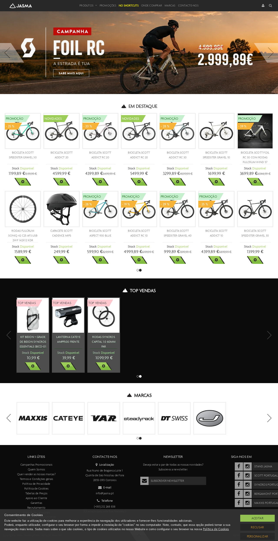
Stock (15, 168)
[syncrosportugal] (239, 485)
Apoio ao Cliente (36, 498)
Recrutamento (36, 508)
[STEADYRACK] (139, 418)
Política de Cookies (36, 488)
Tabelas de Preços (36, 493)
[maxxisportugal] (239, 503)
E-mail (107, 487)
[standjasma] (239, 466)
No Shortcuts (129, 5)
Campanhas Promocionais (36, 465)
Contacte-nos (188, 5)
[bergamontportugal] (239, 494)
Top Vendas (143, 290)
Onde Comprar (151, 5)
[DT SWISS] (174, 418)
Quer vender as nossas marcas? (36, 474)
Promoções (108, 5)
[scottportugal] (239, 476)
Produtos (86, 5)
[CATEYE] (68, 418)
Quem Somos (36, 469)
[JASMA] (209, 418)
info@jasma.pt (105, 493)
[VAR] (103, 418)
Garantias (36, 503)
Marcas (170, 5)
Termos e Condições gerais (36, 479)
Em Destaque (143, 106)
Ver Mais (22, 182)
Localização (106, 465)
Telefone (107, 501)
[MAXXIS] (33, 418)
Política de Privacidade (36, 484)
